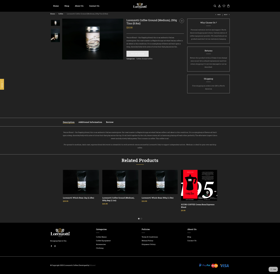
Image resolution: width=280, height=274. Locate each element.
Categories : (130, 59)
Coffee (61, 14)
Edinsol (93, 265)
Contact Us (94, 6)
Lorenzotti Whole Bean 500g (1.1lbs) (157, 198)
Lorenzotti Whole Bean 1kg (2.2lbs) (78, 198)
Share (2, 85)
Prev (219, 14)
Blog (189, 237)
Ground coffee (147, 59)
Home (56, 6)
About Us (79, 6)
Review (110, 122)
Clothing (99, 248)
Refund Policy (147, 240)
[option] (55, 23)
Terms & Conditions (150, 237)
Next (226, 14)
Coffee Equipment (103, 240)
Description (69, 122)
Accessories (101, 244)
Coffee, (139, 59)
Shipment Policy (149, 244)
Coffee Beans (101, 237)
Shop (66, 6)
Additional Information (90, 122)
